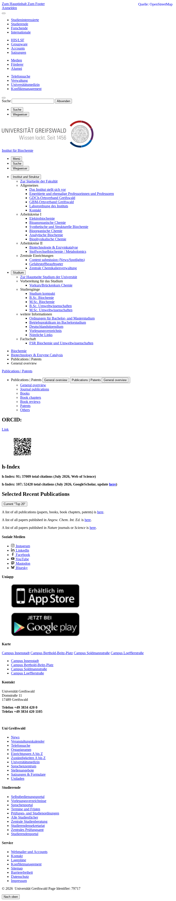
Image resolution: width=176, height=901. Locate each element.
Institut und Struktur (26, 177)
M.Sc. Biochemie (42, 302)
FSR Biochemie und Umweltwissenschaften (61, 343)
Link (5, 429)
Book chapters (30, 397)
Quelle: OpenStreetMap (155, 4)
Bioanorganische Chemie (47, 223)
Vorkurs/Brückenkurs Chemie (50, 285)
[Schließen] (4, 13)
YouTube (22, 559)
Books (25, 393)
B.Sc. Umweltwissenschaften (50, 306)
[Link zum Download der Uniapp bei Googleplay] (45, 635)
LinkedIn (22, 550)
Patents (25, 406)
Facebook (22, 555)
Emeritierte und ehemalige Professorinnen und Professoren (71, 194)
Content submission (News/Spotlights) (57, 260)
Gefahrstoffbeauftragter (46, 264)
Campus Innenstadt (25, 661)
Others (25, 410)
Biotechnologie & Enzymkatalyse (53, 247)
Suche (6, 101)
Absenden (63, 101)
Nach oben (11, 896)
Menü (16, 158)
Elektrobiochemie (42, 218)
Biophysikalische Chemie (47, 239)
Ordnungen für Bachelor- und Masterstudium (62, 318)
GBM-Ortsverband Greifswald (51, 202)
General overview (55, 380)
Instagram (22, 546)
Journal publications (34, 389)
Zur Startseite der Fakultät (39, 181)
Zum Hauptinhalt (15, 4)
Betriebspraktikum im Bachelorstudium (57, 322)
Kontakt (35, 210)
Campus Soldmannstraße (29, 669)
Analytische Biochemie (46, 235)
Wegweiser (20, 168)
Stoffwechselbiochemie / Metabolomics (57, 251)
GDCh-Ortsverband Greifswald (52, 198)
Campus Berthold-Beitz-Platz (32, 665)
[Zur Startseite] (48, 146)
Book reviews (30, 402)
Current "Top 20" (14, 504)
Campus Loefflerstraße (27, 673)
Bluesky (21, 568)
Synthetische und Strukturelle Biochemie (58, 227)
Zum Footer (36, 4)
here (100, 512)
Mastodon (22, 563)
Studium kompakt (42, 293)
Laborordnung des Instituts (48, 206)
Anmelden (9, 8)
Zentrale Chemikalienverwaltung (53, 268)
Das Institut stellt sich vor (47, 189)
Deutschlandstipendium (46, 326)
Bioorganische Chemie (45, 231)
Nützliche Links (40, 335)
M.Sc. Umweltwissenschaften (50, 310)
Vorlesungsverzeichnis (45, 331)
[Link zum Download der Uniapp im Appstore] (45, 607)
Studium (18, 272)
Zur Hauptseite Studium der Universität (48, 277)
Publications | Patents (17, 371)
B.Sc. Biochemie (41, 298)
